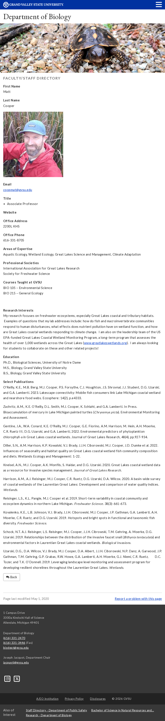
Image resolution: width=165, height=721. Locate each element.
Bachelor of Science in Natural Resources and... (122, 710)
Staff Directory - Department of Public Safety (56, 710)
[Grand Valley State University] (33, 6)
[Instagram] (8, 678)
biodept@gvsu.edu (16, 647)
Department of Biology (37, 16)
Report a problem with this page (138, 599)
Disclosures (98, 698)
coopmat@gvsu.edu (17, 190)
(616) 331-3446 (14, 642)
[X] (17, 678)
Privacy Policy (74, 698)
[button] (159, 4)
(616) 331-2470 (14, 638)
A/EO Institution (47, 698)
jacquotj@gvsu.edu (16, 662)
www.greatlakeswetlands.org (105, 343)
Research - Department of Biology (49, 715)
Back (13, 577)
